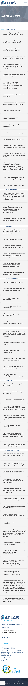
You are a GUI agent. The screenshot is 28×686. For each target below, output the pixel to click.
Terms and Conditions (18, 683)
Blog (2, 660)
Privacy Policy (7, 683)
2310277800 (5, 627)
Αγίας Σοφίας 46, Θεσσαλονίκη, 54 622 (13, 624)
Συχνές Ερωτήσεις (6, 659)
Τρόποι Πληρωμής (6, 657)
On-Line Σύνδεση (6, 655)
